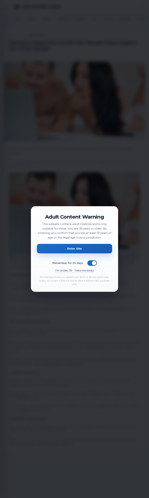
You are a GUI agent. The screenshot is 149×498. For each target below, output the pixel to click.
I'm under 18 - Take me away (74, 270)
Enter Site (74, 248)
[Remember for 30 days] (92, 263)
